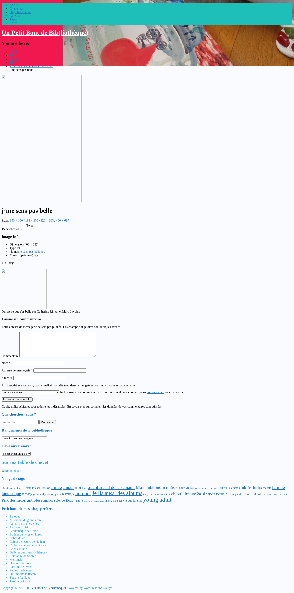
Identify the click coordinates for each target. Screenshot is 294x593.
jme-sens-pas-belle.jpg (31, 251)
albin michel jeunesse (38, 487)
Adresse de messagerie (17, 370)
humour (83, 493)
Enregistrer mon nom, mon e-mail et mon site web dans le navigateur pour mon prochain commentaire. (71, 385)
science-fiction (64, 500)
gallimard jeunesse (43, 494)
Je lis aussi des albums (117, 493)
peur (285, 494)
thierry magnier (113, 500)
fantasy (27, 494)
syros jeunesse (97, 501)
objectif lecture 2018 (244, 494)
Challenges (17, 8)
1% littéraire (7, 488)
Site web (7, 377)
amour (68, 487)
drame (234, 487)
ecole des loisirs (250, 488)
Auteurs (15, 15)
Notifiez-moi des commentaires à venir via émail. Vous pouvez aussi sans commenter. (122, 392)
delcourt (196, 488)
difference (224, 488)
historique (68, 494)
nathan (160, 494)
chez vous (185, 487)
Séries (13, 23)
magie (146, 494)
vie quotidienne (132, 500)
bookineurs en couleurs (161, 488)
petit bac (278, 494)
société (87, 501)
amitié (56, 487)
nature (167, 494)
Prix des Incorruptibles (21, 500)
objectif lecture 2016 (188, 494)
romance (47, 500)
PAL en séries (265, 494)
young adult (157, 499)
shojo (79, 500)
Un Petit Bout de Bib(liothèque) (45, 32)
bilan (140, 487)
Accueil (14, 5)
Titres (13, 19)
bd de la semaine (120, 487)
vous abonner (155, 392)
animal (79, 487)
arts (85, 488)
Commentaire (10, 356)
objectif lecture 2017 (219, 494)
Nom (6, 363)
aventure (96, 487)
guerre (58, 494)
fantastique (11, 493)
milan (153, 494)
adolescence (19, 488)
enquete (267, 487)
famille (278, 487)
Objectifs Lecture (20, 12)
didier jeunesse (209, 487)
